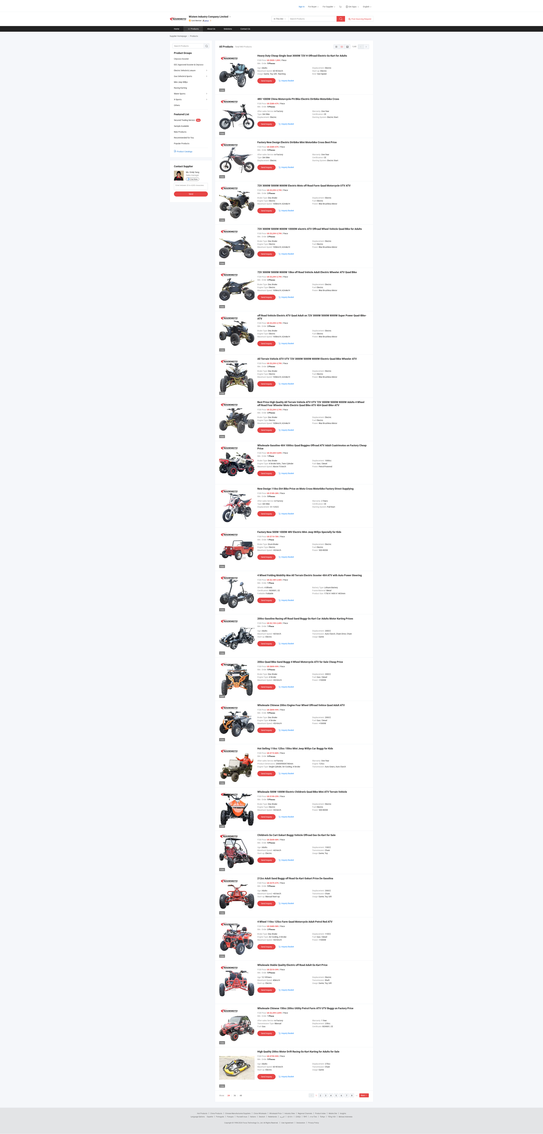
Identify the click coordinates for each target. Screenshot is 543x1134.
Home (176, 28)
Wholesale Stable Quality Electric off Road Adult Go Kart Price (292, 964)
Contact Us (245, 28)
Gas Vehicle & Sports (183, 76)
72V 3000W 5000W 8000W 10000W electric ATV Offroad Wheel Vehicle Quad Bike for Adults (309, 228)
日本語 (298, 1116)
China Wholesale (260, 1113)
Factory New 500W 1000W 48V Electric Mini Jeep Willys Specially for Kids (299, 531)
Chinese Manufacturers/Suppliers (238, 1113)
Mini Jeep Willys (181, 82)
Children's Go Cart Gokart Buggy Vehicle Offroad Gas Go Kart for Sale (296, 835)
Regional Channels (305, 1113)
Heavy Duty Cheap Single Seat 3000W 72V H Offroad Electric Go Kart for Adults (302, 55)
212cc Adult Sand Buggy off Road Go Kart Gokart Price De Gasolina (295, 878)
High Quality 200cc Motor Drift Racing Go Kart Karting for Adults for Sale (298, 1051)
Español (210, 1116)
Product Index (320, 1113)
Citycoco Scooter (181, 58)
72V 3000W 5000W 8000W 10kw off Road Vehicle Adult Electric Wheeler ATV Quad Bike (307, 272)
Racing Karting (180, 87)
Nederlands (272, 1116)
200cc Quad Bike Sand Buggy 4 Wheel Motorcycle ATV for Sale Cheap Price (300, 661)
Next (363, 1095)
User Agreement (287, 1123)
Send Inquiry (266, 80)
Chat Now (194, 179)
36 (235, 1095)
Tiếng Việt (332, 1116)
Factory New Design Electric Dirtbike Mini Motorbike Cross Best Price (297, 142)
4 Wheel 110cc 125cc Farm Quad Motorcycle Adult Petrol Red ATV (294, 921)
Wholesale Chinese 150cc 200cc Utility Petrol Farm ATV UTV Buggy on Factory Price (305, 1008)
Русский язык (242, 1116)
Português (220, 1116)
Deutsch (262, 1116)
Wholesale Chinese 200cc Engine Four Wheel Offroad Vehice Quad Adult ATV (301, 705)
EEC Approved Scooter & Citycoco (188, 64)
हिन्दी (305, 1116)
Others (177, 105)
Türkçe (322, 1116)
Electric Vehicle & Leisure (184, 70)
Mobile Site (333, 1113)
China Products (216, 1113)
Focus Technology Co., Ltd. (253, 1123)
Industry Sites (290, 1113)
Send (191, 194)
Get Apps (352, 6)
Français (230, 1116)
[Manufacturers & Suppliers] (188, 5)
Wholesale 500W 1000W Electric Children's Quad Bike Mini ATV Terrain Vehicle (302, 791)
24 (229, 1095)
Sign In (302, 6)
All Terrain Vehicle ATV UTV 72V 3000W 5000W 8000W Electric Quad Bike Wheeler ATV (307, 358)
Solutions (228, 28)
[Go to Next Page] (366, 47)
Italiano (253, 1116)
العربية (282, 1116)
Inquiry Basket (287, 80)
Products (195, 28)
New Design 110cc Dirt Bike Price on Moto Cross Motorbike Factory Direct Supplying (305, 488)
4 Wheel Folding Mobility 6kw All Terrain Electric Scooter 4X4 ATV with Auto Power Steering (309, 575)
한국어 (290, 1116)
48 (241, 1095)
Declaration (300, 1123)
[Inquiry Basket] (340, 6)
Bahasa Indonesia (345, 1116)
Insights (343, 1113)
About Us (211, 28)
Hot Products (202, 1113)
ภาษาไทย (313, 1116)
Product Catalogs (184, 151)
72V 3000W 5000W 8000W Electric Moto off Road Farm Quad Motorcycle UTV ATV (304, 185)
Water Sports (179, 93)
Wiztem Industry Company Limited (208, 16)
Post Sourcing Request (361, 19)
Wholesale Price (275, 1113)
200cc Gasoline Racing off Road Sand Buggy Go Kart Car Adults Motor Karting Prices (305, 618)
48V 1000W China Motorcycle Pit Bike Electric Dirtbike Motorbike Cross (298, 98)
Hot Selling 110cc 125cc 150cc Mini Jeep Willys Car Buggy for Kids (295, 748)
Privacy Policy (313, 1123)
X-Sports (178, 99)
